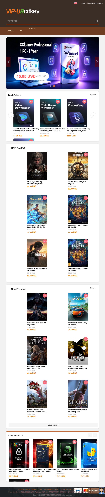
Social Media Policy (51, 489)
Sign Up (100, 3)
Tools (32, 28)
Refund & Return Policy (68, 489)
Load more (52, 425)
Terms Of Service (24, 489)
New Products (18, 288)
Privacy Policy (37, 489)
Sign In (92, 3)
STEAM (11, 30)
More (92, 94)
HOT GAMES (18, 147)
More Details (24, 125)
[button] (8, 62)
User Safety (83, 489)
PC (21, 30)
